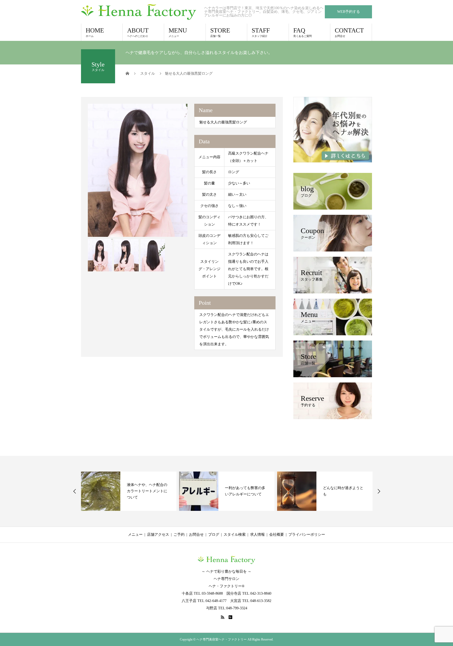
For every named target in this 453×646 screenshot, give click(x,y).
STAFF (261, 32)
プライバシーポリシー (306, 534)
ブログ (213, 534)
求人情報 (257, 534)
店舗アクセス (158, 534)
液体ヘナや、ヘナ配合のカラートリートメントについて (147, 491)
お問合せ (196, 534)
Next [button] (378, 491)
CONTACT (349, 32)
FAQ (302, 32)
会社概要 (276, 534)
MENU (178, 32)
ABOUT (138, 32)
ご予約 (179, 534)
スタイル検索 (235, 534)
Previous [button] (74, 491)
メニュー (135, 534)
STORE (220, 32)
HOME (95, 32)
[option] (138, 170)
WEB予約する (348, 12)
